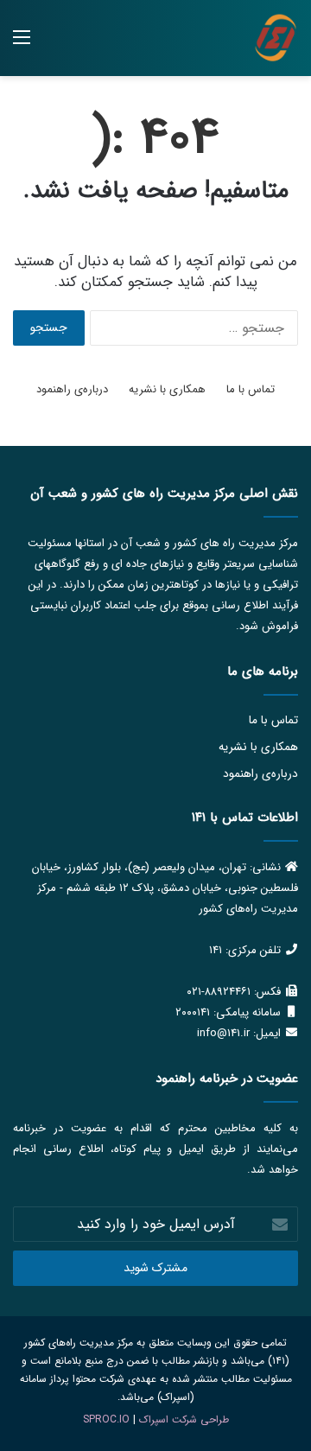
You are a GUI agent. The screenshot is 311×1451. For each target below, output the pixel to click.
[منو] (21, 44)
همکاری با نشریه (167, 389)
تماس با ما (250, 389)
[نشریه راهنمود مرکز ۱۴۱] (275, 38)
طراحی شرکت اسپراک (184, 1419)
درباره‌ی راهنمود (72, 389)
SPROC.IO (106, 1419)
